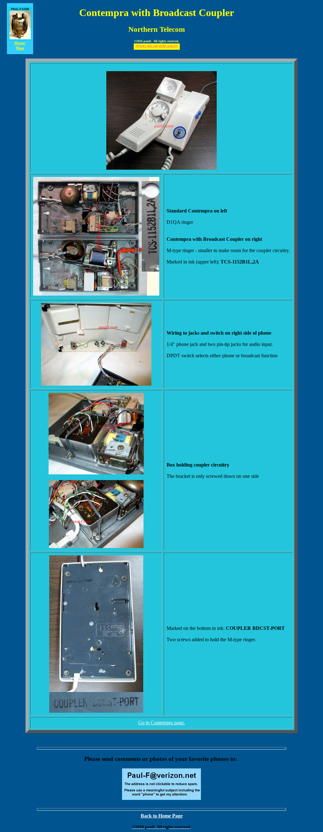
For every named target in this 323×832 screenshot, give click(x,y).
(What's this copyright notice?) (157, 46)
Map (20, 48)
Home (20, 43)
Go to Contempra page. (161, 722)
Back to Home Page (162, 815)
